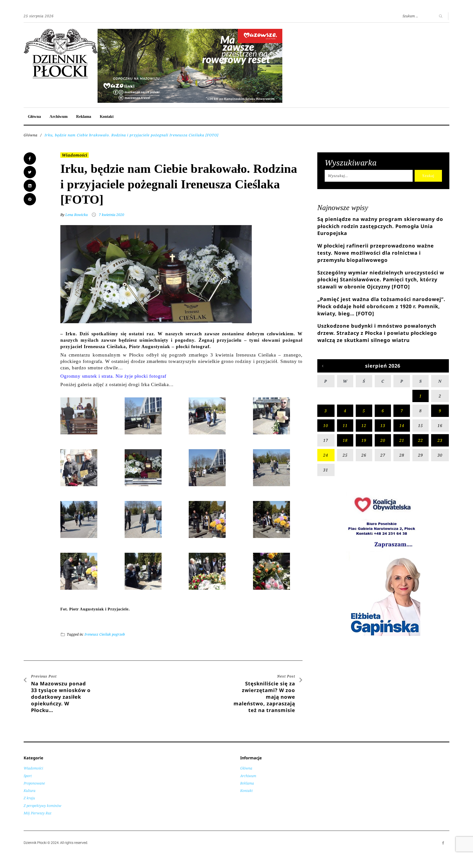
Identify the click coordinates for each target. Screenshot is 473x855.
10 (325, 425)
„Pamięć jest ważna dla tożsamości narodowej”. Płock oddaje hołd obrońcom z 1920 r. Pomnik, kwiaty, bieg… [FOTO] (381, 306)
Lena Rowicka (76, 214)
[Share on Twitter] (30, 172)
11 (345, 425)
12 (363, 425)
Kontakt (107, 116)
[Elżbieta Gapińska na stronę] (383, 635)
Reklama (83, 116)
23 (440, 440)
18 (345, 440)
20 (382, 440)
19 (363, 440)
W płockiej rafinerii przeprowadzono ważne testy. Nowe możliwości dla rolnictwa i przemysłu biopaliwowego (375, 252)
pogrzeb (118, 634)
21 (401, 440)
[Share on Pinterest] (30, 199)
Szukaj (428, 176)
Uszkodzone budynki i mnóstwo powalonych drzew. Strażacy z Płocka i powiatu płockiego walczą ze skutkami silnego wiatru (377, 332)
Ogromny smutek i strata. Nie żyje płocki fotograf (113, 376)
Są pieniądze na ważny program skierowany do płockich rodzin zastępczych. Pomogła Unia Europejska (380, 226)
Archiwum (59, 116)
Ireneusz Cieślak (97, 634)
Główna (34, 116)
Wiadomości (74, 155)
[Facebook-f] (443, 843)
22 (420, 440)
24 (325, 455)
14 (401, 425)
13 (382, 425)
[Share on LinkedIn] (30, 185)
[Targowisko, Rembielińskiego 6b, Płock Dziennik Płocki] (190, 31)
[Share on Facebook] (30, 158)
